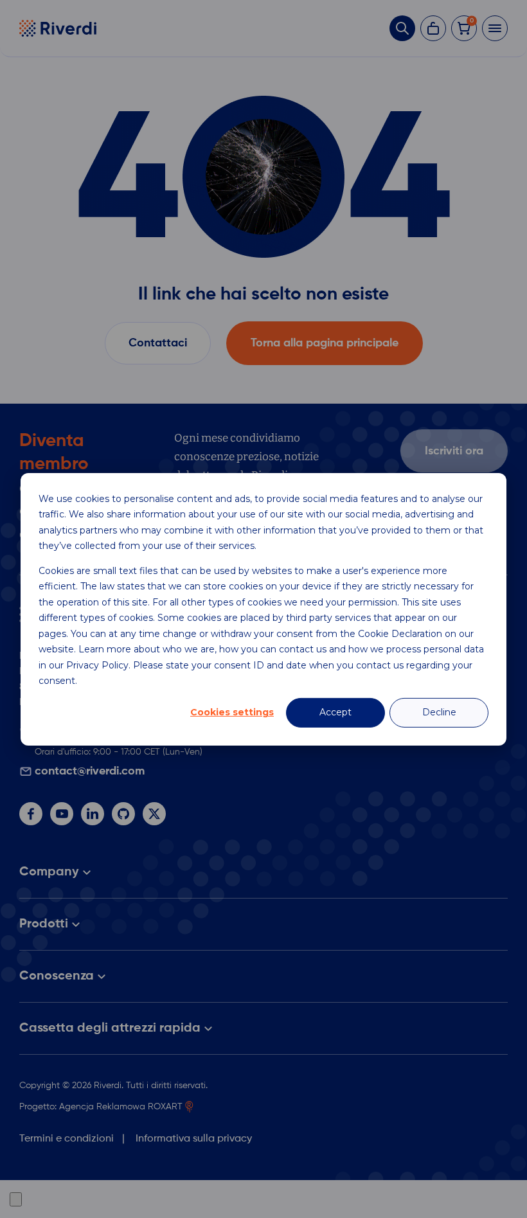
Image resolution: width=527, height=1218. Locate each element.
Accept (335, 712)
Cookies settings (232, 712)
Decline (439, 712)
